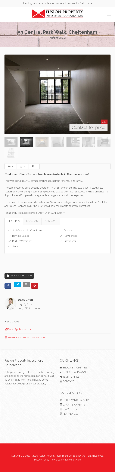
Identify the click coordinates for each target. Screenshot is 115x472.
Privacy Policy (41, 459)
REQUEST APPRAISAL (74, 372)
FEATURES (13, 221)
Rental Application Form (20, 329)
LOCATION (32, 221)
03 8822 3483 (18, 379)
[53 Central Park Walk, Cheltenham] (57, 94)
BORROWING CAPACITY (76, 400)
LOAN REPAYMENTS (73, 404)
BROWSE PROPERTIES (74, 367)
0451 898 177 (25, 304)
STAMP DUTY (69, 409)
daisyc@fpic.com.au (29, 308)
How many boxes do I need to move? (28, 337)
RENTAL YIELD (70, 413)
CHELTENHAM (57, 38)
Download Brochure (20, 275)
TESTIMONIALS (70, 376)
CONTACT (50, 221)
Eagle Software (73, 459)
